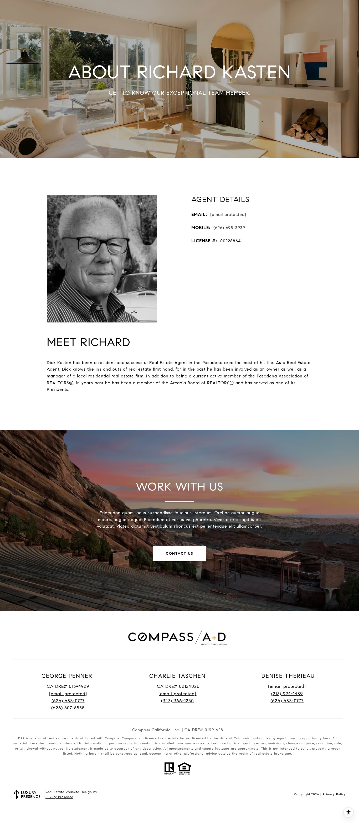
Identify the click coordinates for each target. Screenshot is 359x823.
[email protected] (287, 686)
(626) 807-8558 (68, 708)
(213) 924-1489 (287, 693)
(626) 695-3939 (229, 227)
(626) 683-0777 (68, 701)
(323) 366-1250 (177, 701)
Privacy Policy (334, 794)
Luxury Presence (59, 797)
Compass (129, 738)
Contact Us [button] (179, 553)
